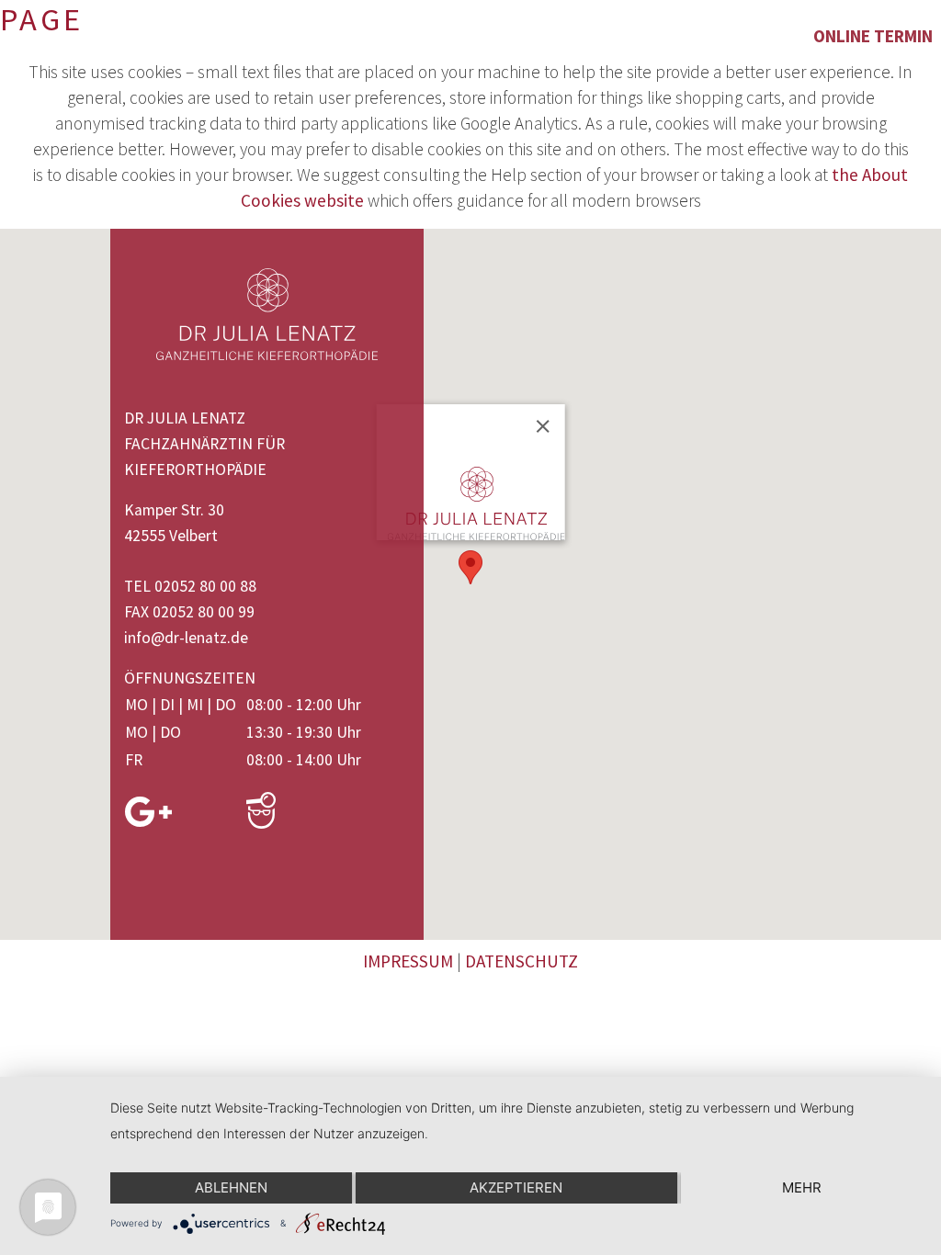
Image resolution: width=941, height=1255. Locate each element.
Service (561, 36)
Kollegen (468, 36)
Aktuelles (657, 36)
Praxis (204, 36)
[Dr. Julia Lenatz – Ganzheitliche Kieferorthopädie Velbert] (40, 38)
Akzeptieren (516, 1187)
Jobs (390, 36)
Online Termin (873, 36)
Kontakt (759, 36)
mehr (802, 1187)
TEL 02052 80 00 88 (190, 586)
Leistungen (302, 36)
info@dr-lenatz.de (186, 638)
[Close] (542, 426)
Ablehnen (231, 1187)
